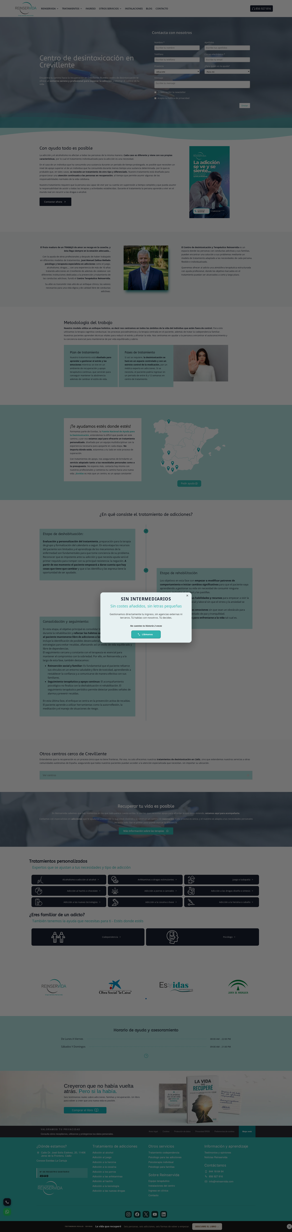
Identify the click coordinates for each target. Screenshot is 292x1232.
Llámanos (147, 634)
